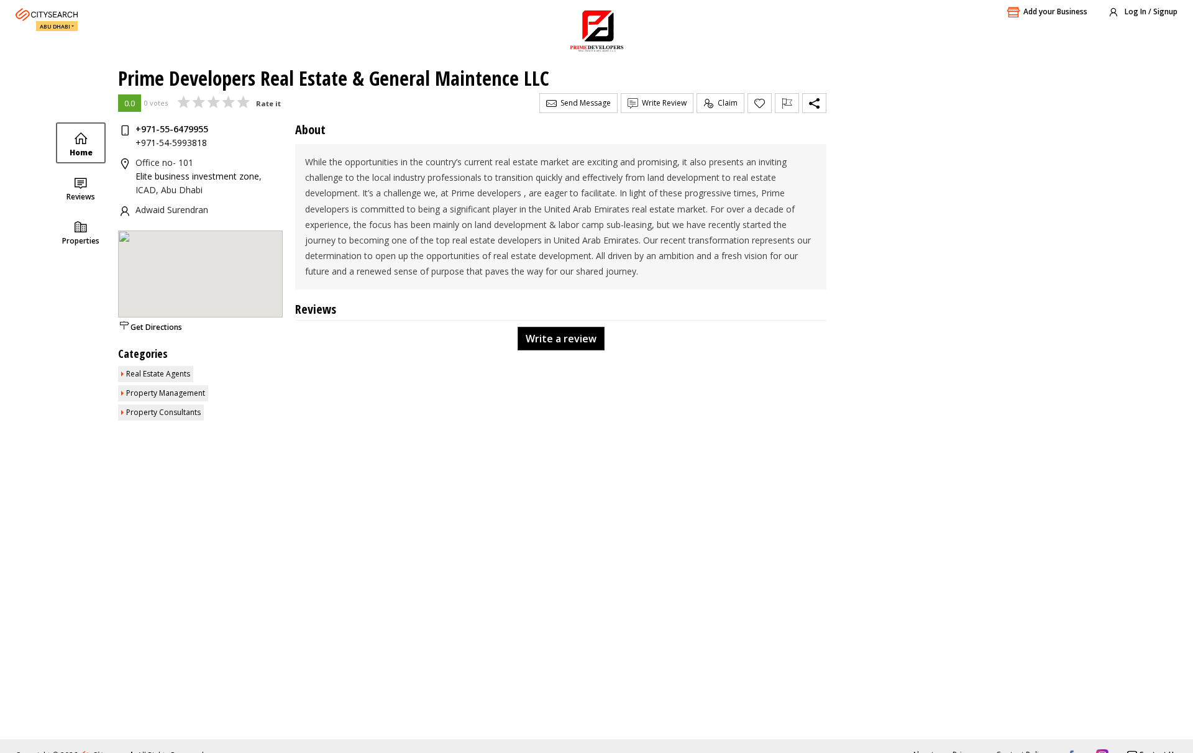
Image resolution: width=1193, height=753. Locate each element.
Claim (726, 103)
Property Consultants (163, 412)
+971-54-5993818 (171, 142)
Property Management (165, 393)
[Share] (814, 103)
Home (81, 152)
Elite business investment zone (197, 176)
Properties (80, 240)
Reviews (80, 196)
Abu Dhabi (55, 26)
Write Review (662, 103)
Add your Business (1055, 11)
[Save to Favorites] (759, 103)
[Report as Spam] (787, 103)
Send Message (584, 103)
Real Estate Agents (158, 373)
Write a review (561, 338)
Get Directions (156, 327)
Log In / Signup (1150, 11)
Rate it (268, 103)
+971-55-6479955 (171, 129)
